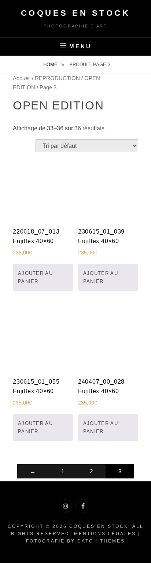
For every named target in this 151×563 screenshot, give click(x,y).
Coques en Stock (75, 13)
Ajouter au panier (35, 277)
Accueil (21, 78)
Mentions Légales (105, 533)
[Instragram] (65, 505)
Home (51, 64)
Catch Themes (101, 541)
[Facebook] (82, 505)
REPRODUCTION (57, 78)
